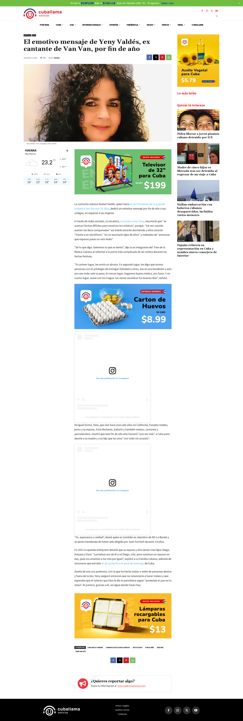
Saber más (167, 3)
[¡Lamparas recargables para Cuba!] (123, 637)
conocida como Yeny (132, 221)
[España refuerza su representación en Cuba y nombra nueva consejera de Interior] (198, 231)
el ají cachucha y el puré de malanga (123, 563)
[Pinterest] (162, 57)
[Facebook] (202, 11)
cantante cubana (95, 647)
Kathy (56, 57)
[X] (211, 11)
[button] (216, 16)
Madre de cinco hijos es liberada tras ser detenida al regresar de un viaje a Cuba (197, 171)
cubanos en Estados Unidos (118, 647)
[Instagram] (207, 11)
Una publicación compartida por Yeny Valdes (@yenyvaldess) (112, 417)
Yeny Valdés (81, 651)
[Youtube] (216, 11)
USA (34, 35)
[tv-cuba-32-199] (123, 193)
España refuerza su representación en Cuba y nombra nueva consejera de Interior (197, 250)
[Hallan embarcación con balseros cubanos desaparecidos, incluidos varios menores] (198, 190)
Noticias (27, 35)
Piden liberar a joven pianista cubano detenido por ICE (198, 135)
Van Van (160, 647)
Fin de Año (149, 647)
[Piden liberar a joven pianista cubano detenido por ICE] (198, 119)
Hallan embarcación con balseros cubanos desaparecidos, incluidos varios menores (195, 210)
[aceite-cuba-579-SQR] (198, 86)
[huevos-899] (123, 306)
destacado (137, 647)
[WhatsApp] (169, 57)
